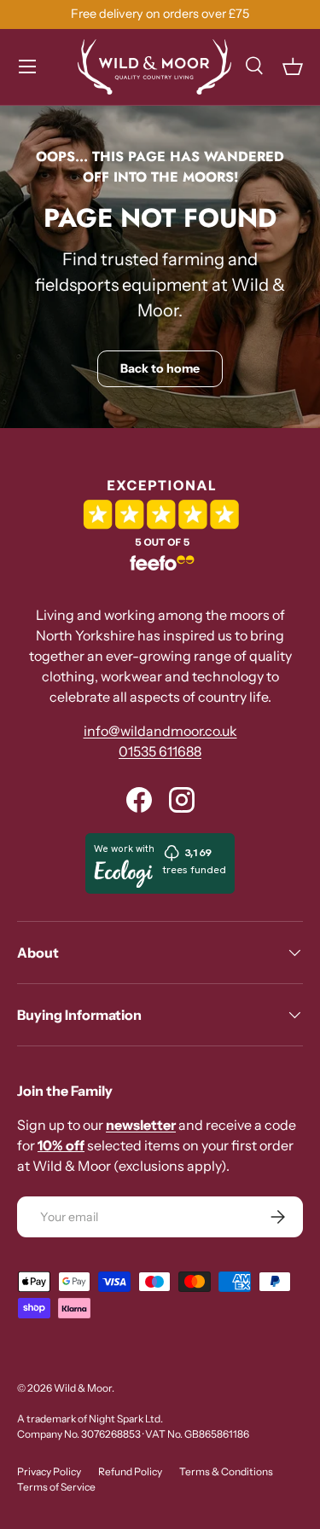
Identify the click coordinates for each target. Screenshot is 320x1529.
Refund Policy (130, 1471)
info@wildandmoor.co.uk (160, 730)
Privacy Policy (49, 1471)
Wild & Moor (83, 1387)
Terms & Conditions (226, 1471)
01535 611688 (160, 751)
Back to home (160, 368)
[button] (292, 66)
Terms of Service (56, 1486)
